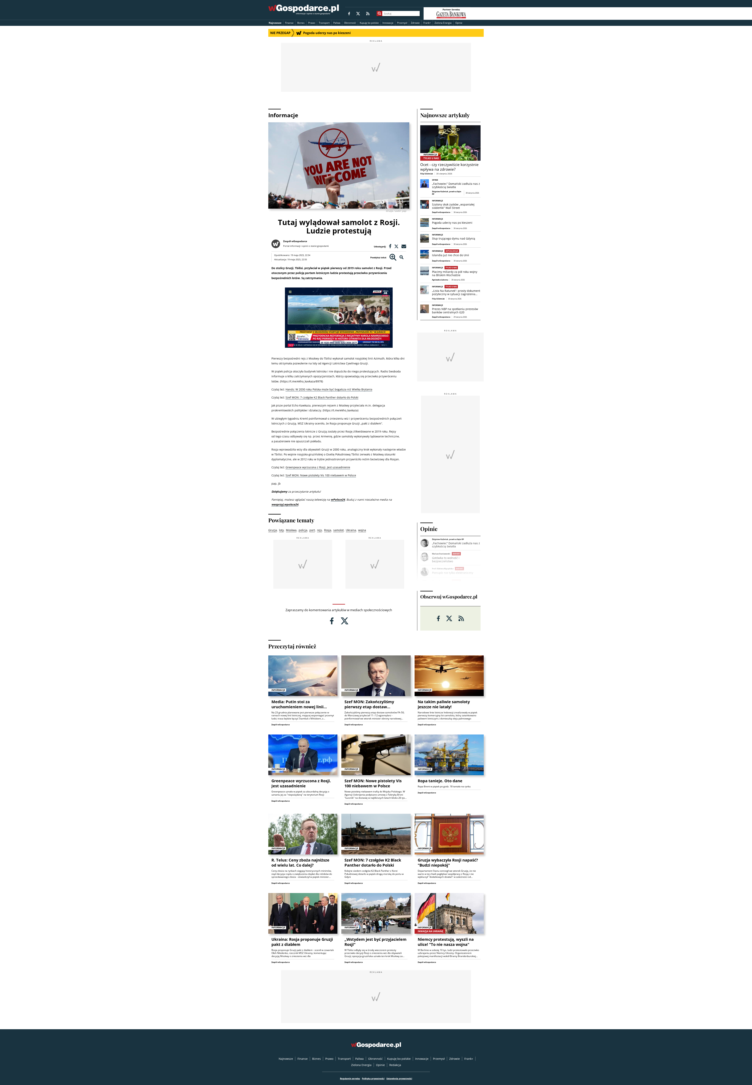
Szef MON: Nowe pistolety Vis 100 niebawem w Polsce (321, 475)
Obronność (350, 22)
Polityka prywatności (373, 1078)
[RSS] (368, 13)
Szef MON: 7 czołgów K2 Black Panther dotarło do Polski (322, 397)
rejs (319, 530)
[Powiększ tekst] (393, 257)
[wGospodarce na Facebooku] (349, 13)
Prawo (311, 22)
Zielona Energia (443, 22)
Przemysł (402, 22)
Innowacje (387, 22)
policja (303, 530)
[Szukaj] (379, 13)
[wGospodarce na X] (358, 13)
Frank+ (427, 22)
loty (281, 530)
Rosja (327, 530)
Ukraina (351, 530)
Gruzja (272, 530)
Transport (324, 22)
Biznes (301, 22)
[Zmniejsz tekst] (402, 257)
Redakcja (395, 1065)
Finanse (289, 22)
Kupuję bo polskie (369, 22)
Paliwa (336, 22)
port (312, 530)
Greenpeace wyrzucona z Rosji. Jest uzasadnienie (318, 467)
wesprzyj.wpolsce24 (284, 504)
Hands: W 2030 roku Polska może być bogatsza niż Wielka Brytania (329, 389)
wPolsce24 (338, 499)
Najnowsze (275, 22)
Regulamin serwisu (350, 1078)
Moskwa (291, 530)
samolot (338, 530)
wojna (362, 530)
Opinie (458, 22)
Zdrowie (415, 22)
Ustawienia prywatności (399, 1078)
